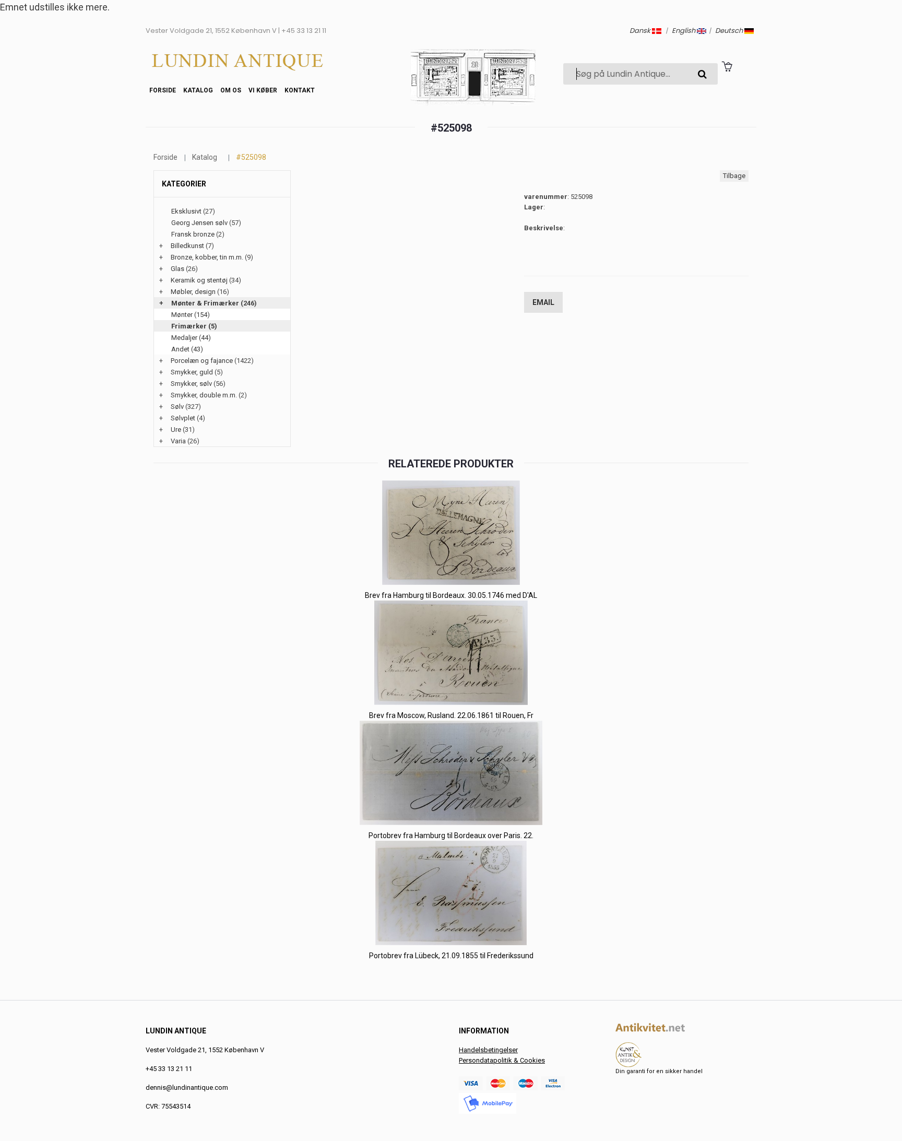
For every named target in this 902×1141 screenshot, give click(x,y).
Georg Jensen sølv (199, 223)
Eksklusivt (186, 211)
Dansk (641, 31)
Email (543, 302)
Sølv (177, 406)
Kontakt (299, 90)
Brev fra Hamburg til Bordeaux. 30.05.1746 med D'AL (451, 595)
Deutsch (729, 31)
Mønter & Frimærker (205, 303)
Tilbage (734, 176)
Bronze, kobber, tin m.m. (207, 257)
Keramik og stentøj (199, 280)
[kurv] (727, 66)
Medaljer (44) (191, 338)
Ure (176, 429)
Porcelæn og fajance (202, 360)
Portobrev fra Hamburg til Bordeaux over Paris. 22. (451, 835)
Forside (162, 90)
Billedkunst (187, 246)
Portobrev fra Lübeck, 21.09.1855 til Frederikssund (451, 955)
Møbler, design (193, 292)
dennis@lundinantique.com (187, 1087)
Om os (230, 90)
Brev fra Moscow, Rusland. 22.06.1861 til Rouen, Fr (451, 715)
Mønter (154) (190, 315)
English (684, 31)
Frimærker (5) (194, 326)
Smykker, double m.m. (204, 395)
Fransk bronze (193, 234)
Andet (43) (187, 349)
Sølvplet (183, 418)
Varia (178, 441)
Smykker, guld (192, 372)
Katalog (198, 90)
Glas (177, 269)
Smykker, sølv (191, 383)
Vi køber (262, 90)
